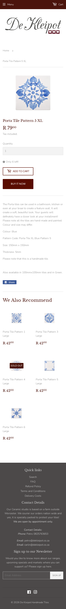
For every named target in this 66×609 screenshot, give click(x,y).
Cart (60, 4)
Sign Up (56, 575)
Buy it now (18, 183)
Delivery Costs (33, 496)
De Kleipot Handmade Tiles (34, 602)
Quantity (8, 143)
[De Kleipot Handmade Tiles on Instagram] (35, 592)
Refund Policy (33, 486)
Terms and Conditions (33, 491)
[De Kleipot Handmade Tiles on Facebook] (29, 592)
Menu (10, 4)
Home (6, 50)
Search (33, 477)
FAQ (33, 481)
